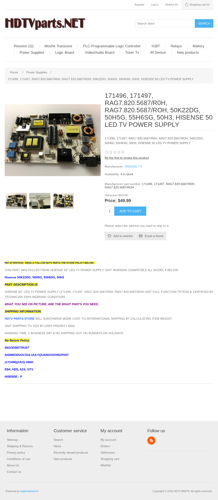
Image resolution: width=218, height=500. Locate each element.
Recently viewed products (71, 452)
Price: (111, 200)
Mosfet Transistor (58, 46)
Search (204, 23)
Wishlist (105, 465)
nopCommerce (29, 491)
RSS (151, 440)
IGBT (156, 46)
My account (108, 439)
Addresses (107, 452)
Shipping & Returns (20, 446)
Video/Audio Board (99, 53)
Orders (105, 446)
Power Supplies (32, 53)
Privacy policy (16, 452)
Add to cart (130, 211)
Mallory (198, 46)
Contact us (14, 471)
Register (139, 4)
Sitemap (12, 439)
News (57, 446)
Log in (154, 4)
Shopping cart (109, 459)
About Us (13, 465)
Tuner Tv (132, 53)
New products (188, 53)
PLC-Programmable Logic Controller (112, 46)
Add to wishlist (123, 236)
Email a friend (154, 236)
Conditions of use (18, 459)
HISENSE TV (133, 166)
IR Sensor (158, 53)
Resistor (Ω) (24, 46)
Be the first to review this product (127, 157)
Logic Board (64, 53)
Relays (176, 46)
